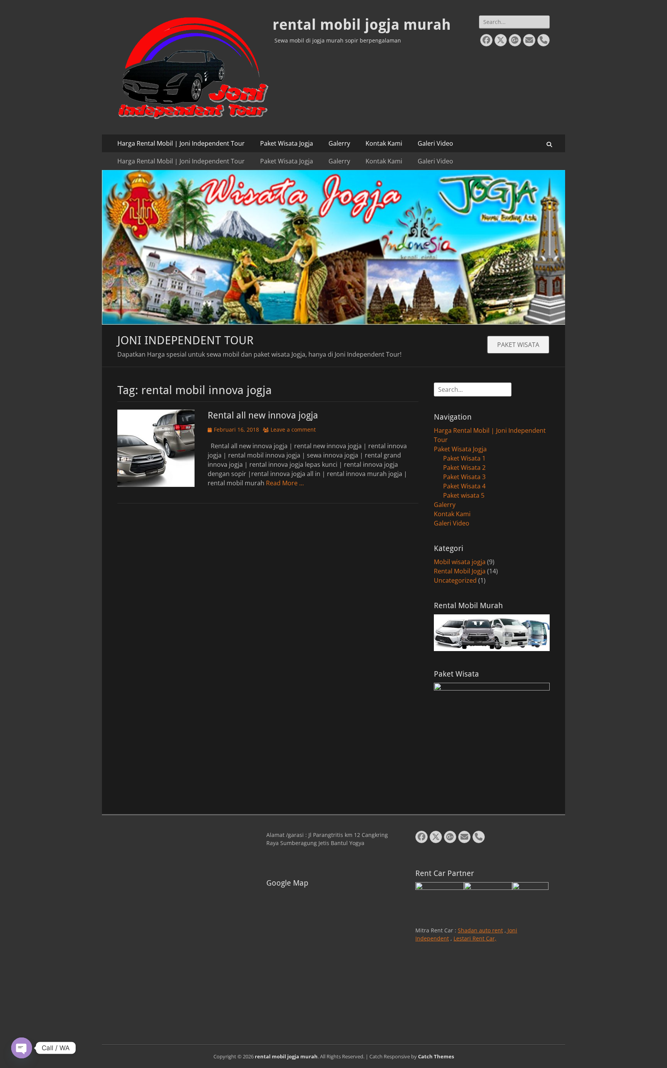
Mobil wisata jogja (460, 562)
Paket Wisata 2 (464, 467)
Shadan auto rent (480, 930)
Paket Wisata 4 (464, 486)
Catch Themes (436, 1056)
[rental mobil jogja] (333, 322)
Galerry (339, 143)
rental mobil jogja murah (362, 24)
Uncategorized (455, 580)
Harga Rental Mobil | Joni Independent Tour (181, 143)
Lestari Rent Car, (475, 938)
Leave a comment (293, 429)
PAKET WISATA (518, 344)
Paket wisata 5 (463, 495)
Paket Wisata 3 (464, 477)
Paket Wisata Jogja (286, 143)
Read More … (285, 483)
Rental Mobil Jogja (460, 571)
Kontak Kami (384, 143)
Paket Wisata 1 (464, 458)
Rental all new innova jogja (263, 415)
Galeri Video (435, 143)
